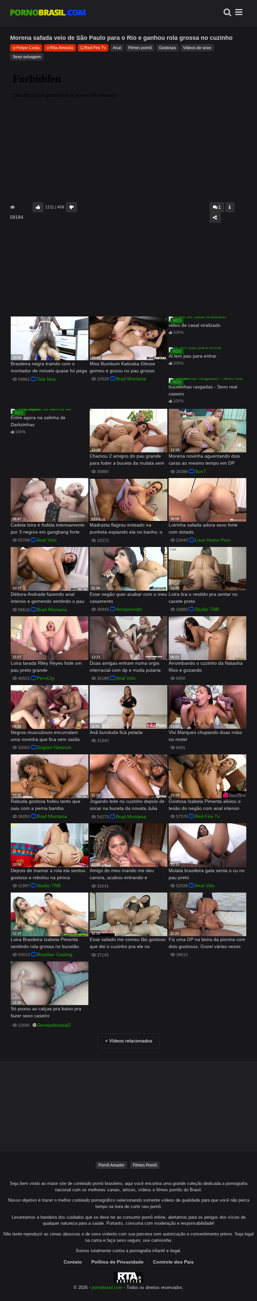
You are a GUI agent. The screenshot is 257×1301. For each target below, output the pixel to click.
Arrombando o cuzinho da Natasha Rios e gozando (206, 666)
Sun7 (200, 471)
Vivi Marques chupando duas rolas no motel (205, 736)
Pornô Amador (111, 1165)
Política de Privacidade (117, 1262)
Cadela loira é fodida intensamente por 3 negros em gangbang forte (48, 528)
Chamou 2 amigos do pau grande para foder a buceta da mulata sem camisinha (127, 460)
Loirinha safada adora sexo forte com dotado (203, 528)
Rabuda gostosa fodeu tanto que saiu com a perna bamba (45, 805)
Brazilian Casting (54, 954)
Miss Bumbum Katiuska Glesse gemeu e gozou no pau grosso (122, 367)
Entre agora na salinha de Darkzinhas (38, 421)
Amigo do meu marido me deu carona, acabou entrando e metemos (122, 874)
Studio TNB (207, 609)
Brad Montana (131, 378)
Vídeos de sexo (197, 47)
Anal (117, 47)
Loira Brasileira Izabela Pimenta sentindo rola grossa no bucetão (45, 943)
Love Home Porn (213, 540)
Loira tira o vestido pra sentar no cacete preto (203, 597)
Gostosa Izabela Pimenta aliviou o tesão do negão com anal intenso (205, 805)
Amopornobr (129, 609)
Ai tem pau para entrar (193, 356)
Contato (73, 1262)
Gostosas (167, 47)
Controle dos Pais (173, 1262)
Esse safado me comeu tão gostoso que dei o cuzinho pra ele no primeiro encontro (128, 943)
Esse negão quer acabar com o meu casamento (128, 597)
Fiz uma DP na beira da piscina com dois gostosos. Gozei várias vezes (207, 943)
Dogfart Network (54, 747)
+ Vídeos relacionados (128, 1040)
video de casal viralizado (195, 325)
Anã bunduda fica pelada (116, 732)
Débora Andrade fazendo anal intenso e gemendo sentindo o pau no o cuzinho (47, 598)
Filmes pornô (140, 47)
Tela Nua (46, 379)
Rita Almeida (61, 47)
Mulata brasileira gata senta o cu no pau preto (207, 874)
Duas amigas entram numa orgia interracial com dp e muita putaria (125, 666)
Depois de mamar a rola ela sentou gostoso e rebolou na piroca (48, 874)
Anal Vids (47, 540)
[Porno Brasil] (48, 13)
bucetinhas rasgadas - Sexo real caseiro (203, 390)
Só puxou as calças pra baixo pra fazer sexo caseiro (46, 1012)
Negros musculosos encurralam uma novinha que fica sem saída (45, 736)
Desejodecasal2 (54, 1025)
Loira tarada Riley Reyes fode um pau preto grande (46, 666)
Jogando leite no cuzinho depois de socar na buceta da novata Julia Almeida (127, 805)
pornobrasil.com (107, 1287)
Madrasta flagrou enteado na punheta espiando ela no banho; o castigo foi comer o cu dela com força (126, 529)
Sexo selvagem (27, 57)
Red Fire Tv (95, 47)
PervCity (46, 678)
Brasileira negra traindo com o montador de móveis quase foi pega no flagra (49, 368)
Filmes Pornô (145, 1165)
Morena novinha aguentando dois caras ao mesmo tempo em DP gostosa (204, 460)
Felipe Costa (27, 47)
